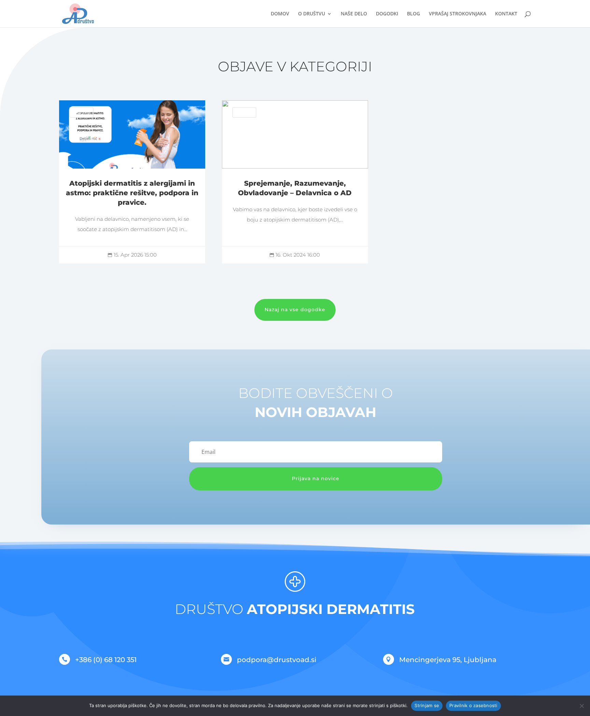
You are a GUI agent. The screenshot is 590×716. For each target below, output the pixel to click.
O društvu (311, 14)
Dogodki (387, 14)
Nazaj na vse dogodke (295, 309)
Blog (413, 14)
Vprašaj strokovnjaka (457, 14)
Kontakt (506, 14)
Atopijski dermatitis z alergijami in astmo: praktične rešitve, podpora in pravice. (132, 181)
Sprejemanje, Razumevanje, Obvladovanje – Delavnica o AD (295, 181)
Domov (280, 14)
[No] (581, 705)
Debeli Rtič (81, 112)
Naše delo (354, 14)
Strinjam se (427, 705)
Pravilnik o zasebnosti (473, 705)
